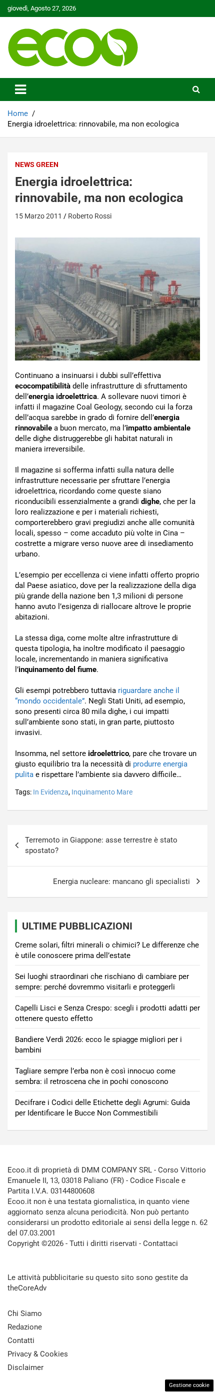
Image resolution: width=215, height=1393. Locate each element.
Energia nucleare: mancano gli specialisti (121, 881)
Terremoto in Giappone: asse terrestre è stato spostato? (101, 845)
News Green (36, 164)
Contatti (21, 1340)
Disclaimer (26, 1367)
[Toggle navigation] (21, 89)
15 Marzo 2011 (38, 216)
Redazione (25, 1327)
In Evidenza (50, 792)
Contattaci (160, 1243)
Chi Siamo (25, 1313)
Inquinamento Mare (102, 792)
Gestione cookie (189, 1385)
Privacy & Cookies (38, 1354)
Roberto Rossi (90, 216)
